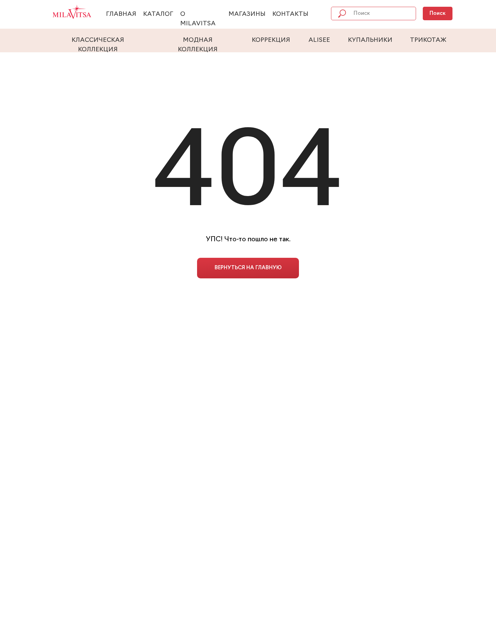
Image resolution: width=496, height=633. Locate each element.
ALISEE (319, 40)
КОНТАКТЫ (290, 14)
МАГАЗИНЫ (247, 14)
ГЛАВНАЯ (121, 14)
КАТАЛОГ (158, 14)
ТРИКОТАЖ (428, 40)
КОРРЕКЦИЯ (271, 40)
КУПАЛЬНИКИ (370, 40)
